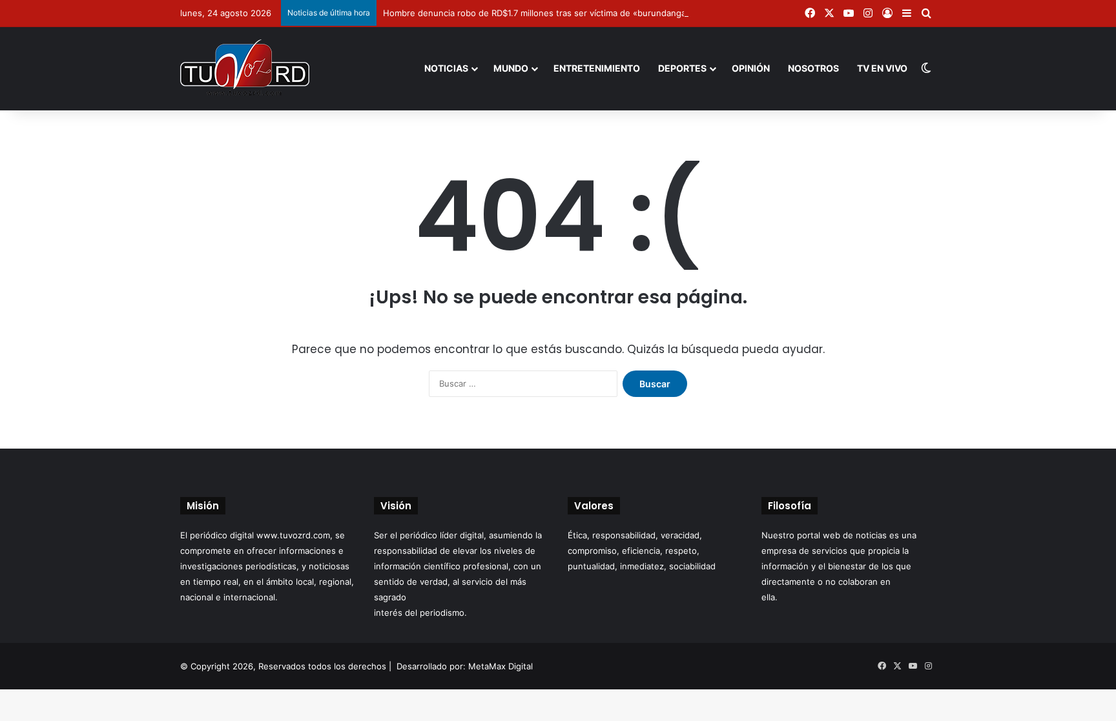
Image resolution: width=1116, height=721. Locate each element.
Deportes (682, 68)
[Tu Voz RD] (244, 68)
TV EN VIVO (882, 68)
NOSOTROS (813, 68)
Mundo (510, 68)
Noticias (446, 68)
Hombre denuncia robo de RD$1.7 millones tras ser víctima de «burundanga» (536, 13)
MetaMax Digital (500, 666)
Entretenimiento (596, 68)
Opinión (751, 68)
